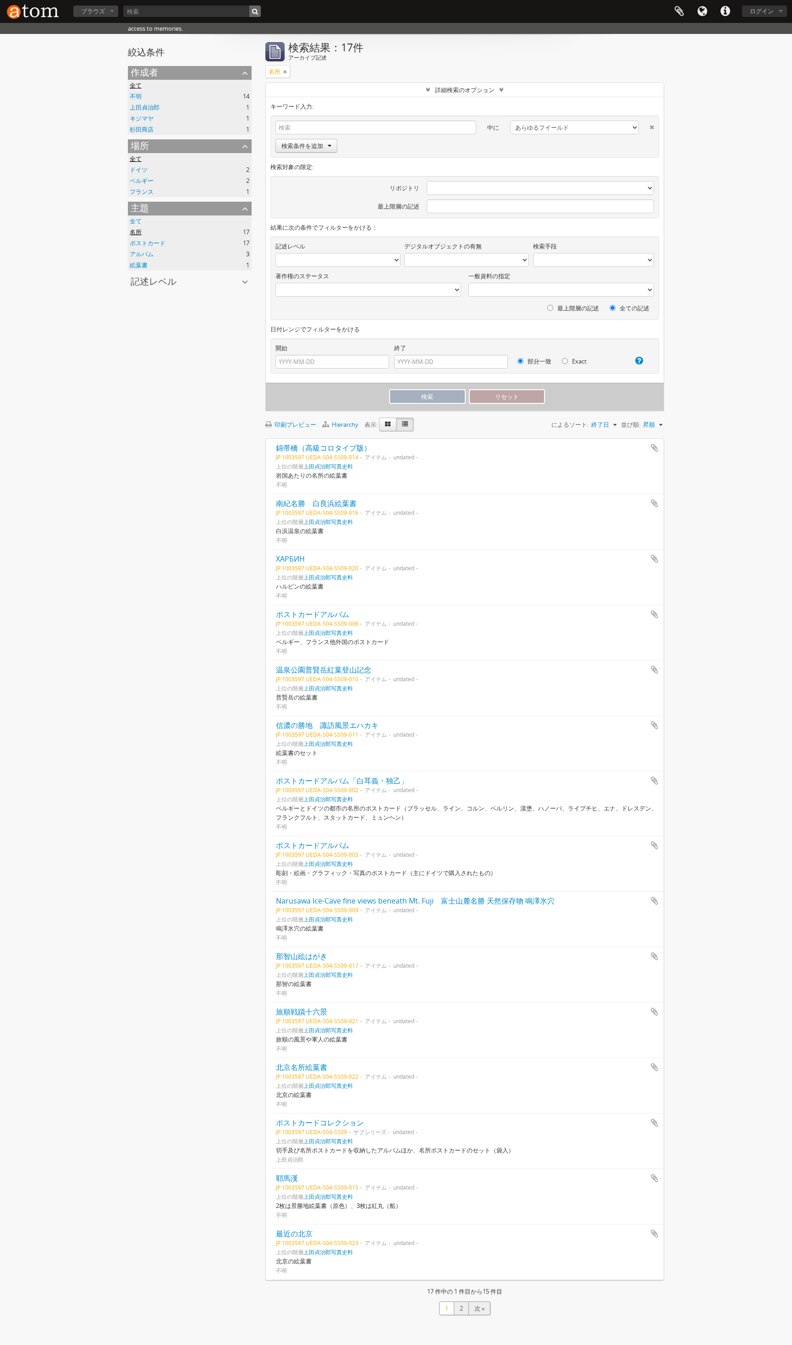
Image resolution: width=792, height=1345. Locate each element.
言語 (702, 11)
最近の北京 (294, 1234)
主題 (140, 208)
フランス (142, 191)
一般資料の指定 (489, 276)
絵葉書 (139, 265)
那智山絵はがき (301, 956)
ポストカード (147, 243)
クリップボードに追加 (654, 447)
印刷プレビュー (294, 424)
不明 (136, 96)
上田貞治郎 (145, 107)
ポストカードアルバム (312, 614)
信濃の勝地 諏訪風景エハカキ (327, 725)
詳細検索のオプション (465, 90)
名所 (136, 232)
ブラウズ (93, 11)
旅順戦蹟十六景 (301, 1012)
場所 (140, 145)
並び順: (630, 424)
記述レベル (153, 281)
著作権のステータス (302, 276)
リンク (725, 11)
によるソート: (569, 424)
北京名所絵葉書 (301, 1067)
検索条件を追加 (302, 146)
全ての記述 (633, 308)
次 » (479, 1308)
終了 (400, 348)
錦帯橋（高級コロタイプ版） (323, 448)
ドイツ (139, 169)
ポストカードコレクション (320, 1123)
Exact (579, 361)
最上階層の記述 (398, 206)
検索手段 (545, 246)
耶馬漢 (287, 1178)
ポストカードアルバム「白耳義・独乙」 (342, 781)
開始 (281, 348)
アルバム (142, 254)
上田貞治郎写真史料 (328, 466)
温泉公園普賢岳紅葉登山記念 (323, 670)
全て (136, 85)
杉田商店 (142, 129)
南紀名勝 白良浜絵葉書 (316, 503)
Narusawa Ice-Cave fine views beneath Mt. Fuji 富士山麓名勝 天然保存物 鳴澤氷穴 (415, 901)
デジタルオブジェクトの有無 (443, 246)
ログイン (762, 11)
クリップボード (679, 11)
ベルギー (142, 180)
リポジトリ (404, 188)
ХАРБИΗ (290, 559)
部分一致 (538, 361)
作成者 (144, 72)
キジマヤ (142, 118)
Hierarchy (345, 424)
